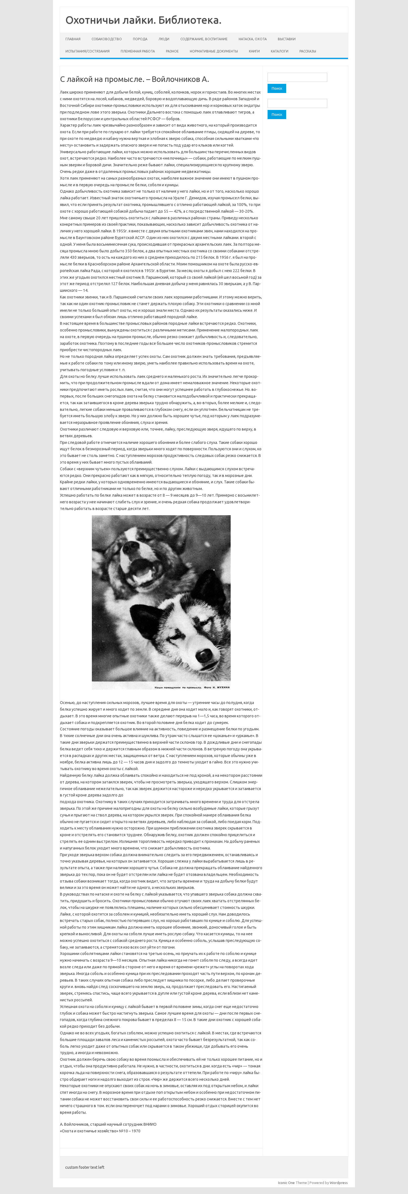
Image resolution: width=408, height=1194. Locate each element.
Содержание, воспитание (204, 39)
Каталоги (279, 51)
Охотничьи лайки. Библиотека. (143, 20)
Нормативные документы (214, 51)
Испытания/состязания (88, 51)
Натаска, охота (253, 39)
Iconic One (286, 1183)
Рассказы (307, 51)
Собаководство (107, 39)
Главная (73, 39)
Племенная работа (138, 51)
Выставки (287, 39)
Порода (140, 39)
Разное (172, 51)
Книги (254, 51)
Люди (163, 39)
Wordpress (339, 1183)
